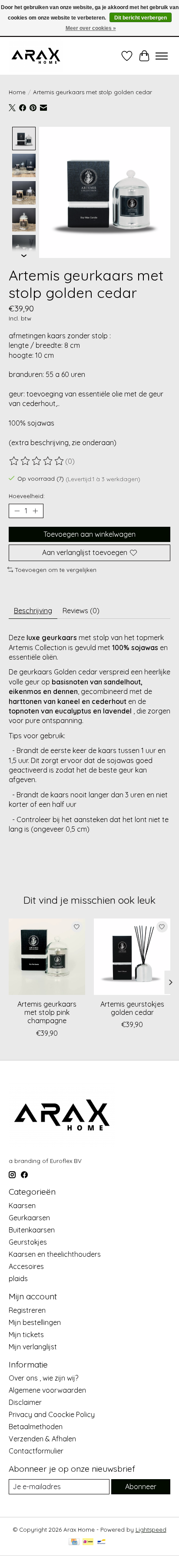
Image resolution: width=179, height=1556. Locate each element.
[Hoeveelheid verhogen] (35, 511)
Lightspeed (151, 1529)
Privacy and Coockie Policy (52, 1414)
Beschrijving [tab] (33, 610)
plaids (18, 1278)
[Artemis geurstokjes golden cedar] (132, 956)
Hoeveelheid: (27, 495)
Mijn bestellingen (35, 1322)
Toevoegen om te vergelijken (55, 569)
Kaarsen (22, 1205)
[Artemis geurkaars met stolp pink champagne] (47, 956)
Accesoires (26, 1266)
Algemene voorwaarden (47, 1390)
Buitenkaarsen (32, 1230)
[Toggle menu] (161, 56)
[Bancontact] (101, 1542)
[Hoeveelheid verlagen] (17, 511)
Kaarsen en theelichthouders (55, 1254)
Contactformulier (36, 1451)
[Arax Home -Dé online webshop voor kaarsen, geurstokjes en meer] (36, 56)
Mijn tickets (26, 1334)
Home (17, 92)
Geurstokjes (28, 1242)
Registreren (27, 1310)
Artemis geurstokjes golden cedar (132, 1008)
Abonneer (140, 1486)
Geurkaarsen (29, 1217)
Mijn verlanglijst (33, 1346)
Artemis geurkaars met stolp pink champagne (46, 1012)
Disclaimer (25, 1402)
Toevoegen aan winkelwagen (89, 534)
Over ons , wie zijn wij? (43, 1378)
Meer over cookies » (91, 28)
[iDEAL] (88, 1542)
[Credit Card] (74, 1542)
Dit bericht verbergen (140, 18)
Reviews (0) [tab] (81, 610)
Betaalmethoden (36, 1426)
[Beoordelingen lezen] (37, 461)
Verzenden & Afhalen (42, 1438)
